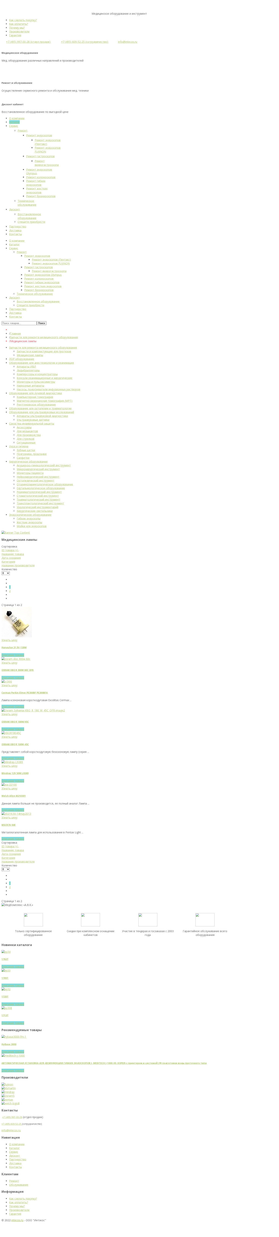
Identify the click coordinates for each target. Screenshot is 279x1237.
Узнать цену (9, 640)
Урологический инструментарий (37, 507)
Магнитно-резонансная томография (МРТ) (44, 401)
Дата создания (11, 558)
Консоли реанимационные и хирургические (44, 378)
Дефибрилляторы (28, 370)
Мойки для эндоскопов (31, 526)
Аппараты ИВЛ (26, 366)
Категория (8, 561)
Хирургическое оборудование (28, 461)
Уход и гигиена (18, 446)
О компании (16, 1144)
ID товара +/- (10, 550)
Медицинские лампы (30, 355)
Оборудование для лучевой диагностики (35, 393)
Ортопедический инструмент (35, 480)
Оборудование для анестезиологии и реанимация (41, 363)
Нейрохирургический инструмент (38, 477)
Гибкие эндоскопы (28, 518)
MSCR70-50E (9, 824)
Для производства (29, 435)
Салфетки (23, 458)
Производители (19, 31)
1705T (5, 978)
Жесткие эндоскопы (29, 522)
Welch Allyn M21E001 (14, 795)
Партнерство (17, 1159)
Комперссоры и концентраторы (37, 374)
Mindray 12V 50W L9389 (15, 773)
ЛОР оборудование (21, 359)
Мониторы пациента (30, 473)
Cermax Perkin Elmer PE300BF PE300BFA (25, 692)
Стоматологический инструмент (38, 495)
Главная (15, 333)
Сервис (13, 1152)
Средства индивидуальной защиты (31, 423)
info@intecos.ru (127, 42)
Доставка (15, 1163)
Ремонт (14, 1181)
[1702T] (6, 952)
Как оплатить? (18, 24)
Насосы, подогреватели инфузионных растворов (48, 389)
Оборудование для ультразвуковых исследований (41, 412)
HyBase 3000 (9, 1044)
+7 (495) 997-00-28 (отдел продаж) (28, 42)
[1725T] (6, 989)
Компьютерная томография (35, 397)
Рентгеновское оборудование (36, 404)
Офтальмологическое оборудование (41, 488)
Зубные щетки (26, 450)
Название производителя (18, 565)
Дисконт (14, 1155)
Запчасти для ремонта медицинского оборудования (44, 337)
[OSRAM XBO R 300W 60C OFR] (16, 659)
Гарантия (15, 35)
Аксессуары (24, 427)
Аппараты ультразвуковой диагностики (42, 416)
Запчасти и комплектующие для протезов (44, 351)
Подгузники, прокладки (31, 454)
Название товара (13, 554)
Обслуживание (18, 1184)
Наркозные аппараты (30, 385)
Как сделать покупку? (23, 20)
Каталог (14, 1148)
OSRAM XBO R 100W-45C (15, 744)
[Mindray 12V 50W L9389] (12, 762)
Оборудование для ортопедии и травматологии (40, 408)
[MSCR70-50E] (16, 813)
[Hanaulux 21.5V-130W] (17, 636)
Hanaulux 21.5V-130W (14, 647)
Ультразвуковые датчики (33, 420)
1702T (5, 959)
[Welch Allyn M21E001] (9, 784)
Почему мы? (17, 27)
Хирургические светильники (35, 511)
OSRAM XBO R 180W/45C (15, 721)
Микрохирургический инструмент (38, 469)
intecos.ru (17, 1220)
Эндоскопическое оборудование (30, 514)
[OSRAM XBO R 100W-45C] (11, 733)
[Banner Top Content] (16, 532)
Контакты (15, 1167)
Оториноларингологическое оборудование (45, 484)
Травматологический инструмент (38, 499)
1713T (5, 1015)
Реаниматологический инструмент (39, 492)
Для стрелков (25, 439)
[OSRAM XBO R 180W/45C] (33, 710)
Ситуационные (26, 442)
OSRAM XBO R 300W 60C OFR (18, 670)
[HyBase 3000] (14, 1036)
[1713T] (7, 1008)
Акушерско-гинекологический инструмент (44, 465)
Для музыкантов (27, 431)
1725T (5, 996)
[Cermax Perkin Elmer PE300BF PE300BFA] (7, 681)
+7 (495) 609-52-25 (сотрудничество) (84, 42)
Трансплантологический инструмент (40, 503)
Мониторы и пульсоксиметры (36, 382)
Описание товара (13, 655)
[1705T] (6, 970)
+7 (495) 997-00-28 (12, 1117)
